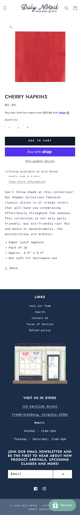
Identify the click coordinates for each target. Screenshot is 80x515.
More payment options (40, 161)
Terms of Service (40, 324)
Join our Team (40, 306)
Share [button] (13, 268)
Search (40, 312)
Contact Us (40, 318)
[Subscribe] (62, 474)
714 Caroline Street (40, 406)
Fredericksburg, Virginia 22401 (40, 414)
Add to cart (40, 140)
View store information (27, 181)
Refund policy (40, 330)
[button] (5, 8)
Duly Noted (29, 506)
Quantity (11, 119)
